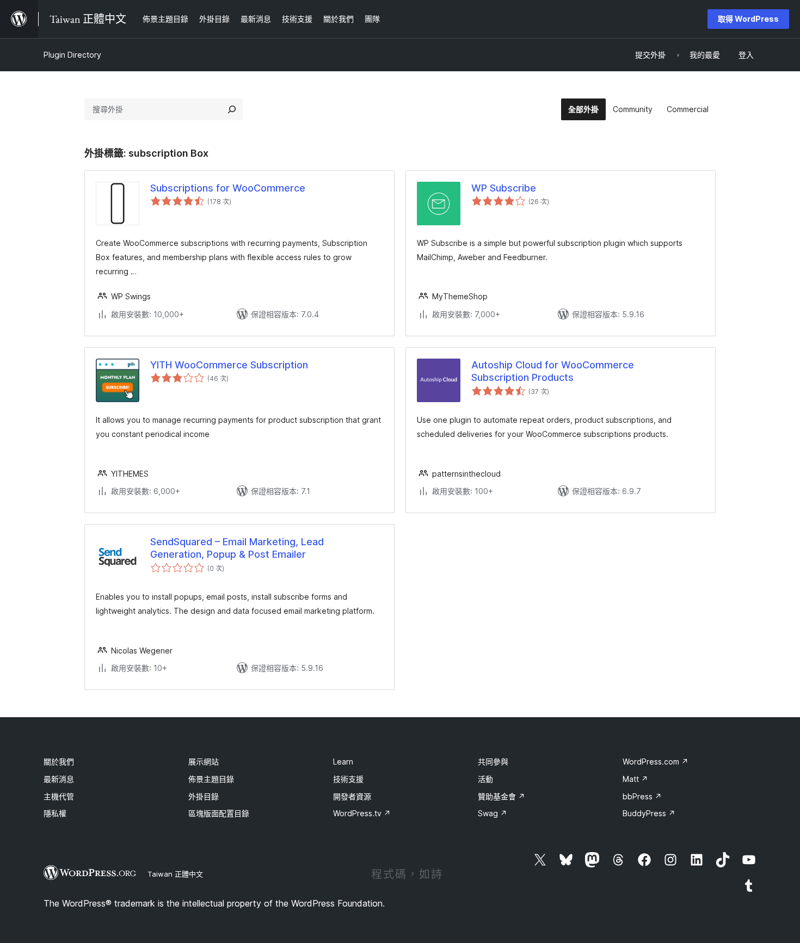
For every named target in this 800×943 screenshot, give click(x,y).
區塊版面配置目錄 (218, 813)
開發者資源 (352, 796)
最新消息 (59, 779)
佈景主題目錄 (211, 779)
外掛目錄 (203, 796)
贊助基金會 (501, 796)
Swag (492, 813)
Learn (343, 761)
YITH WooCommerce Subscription (229, 365)
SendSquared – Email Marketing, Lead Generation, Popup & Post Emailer (237, 548)
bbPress (642, 796)
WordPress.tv (362, 813)
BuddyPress (649, 813)
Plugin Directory (72, 54)
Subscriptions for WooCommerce (227, 188)
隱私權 (55, 813)
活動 (485, 779)
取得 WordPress (748, 18)
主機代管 (59, 796)
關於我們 (59, 761)
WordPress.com (655, 761)
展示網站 (203, 761)
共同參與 (493, 761)
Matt (635, 779)
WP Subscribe (503, 188)
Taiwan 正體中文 (175, 874)
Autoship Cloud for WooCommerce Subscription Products (552, 371)
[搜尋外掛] (232, 109)
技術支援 (348, 779)
